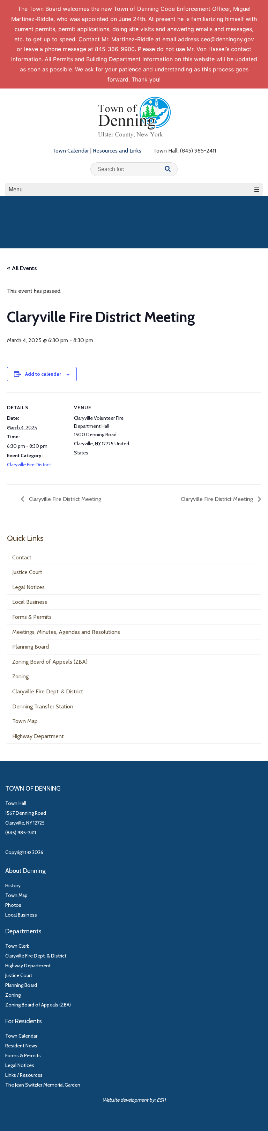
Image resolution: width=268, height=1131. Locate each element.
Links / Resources (24, 1075)
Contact (21, 557)
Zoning (20, 676)
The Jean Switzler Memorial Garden (42, 1085)
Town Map (25, 721)
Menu (16, 189)
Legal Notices (28, 587)
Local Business (29, 602)
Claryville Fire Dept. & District (47, 691)
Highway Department (38, 736)
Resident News (21, 1045)
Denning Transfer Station (42, 706)
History (13, 885)
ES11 (161, 1100)
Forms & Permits (32, 617)
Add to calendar (43, 374)
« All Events (22, 268)
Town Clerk (17, 946)
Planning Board (30, 646)
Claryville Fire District (29, 464)
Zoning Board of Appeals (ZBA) (50, 661)
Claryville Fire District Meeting (64, 499)
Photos (13, 905)
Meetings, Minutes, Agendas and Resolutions (66, 632)
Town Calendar (70, 150)
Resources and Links (117, 150)
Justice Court (27, 572)
